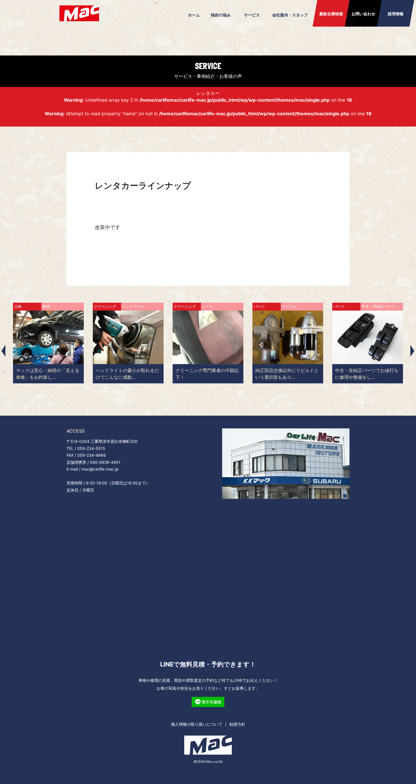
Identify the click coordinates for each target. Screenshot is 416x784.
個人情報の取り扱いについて (196, 724)
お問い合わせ (363, 13)
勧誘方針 (237, 724)
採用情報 (396, 13)
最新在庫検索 (331, 13)
